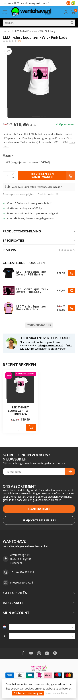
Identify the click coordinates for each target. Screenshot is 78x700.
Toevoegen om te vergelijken (18, 194)
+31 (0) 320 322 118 (22, 572)
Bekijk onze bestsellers (39, 520)
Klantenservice (39, 509)
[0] (73, 12)
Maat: (8, 156)
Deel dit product (47, 194)
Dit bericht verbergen (28, 693)
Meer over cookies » (56, 693)
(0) (19, 41)
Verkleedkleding (39, 324)
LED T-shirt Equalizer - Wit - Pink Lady (35, 31)
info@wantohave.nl (50, 345)
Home (6, 31)
